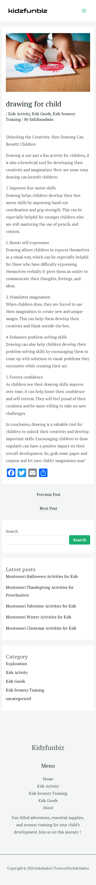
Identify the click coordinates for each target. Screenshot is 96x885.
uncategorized (18, 698)
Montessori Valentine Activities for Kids (41, 606)
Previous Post (49, 494)
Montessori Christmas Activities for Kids (41, 628)
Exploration (16, 663)
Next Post (48, 508)
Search (12, 531)
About (48, 807)
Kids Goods (41, 113)
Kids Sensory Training (25, 690)
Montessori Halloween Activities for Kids (42, 576)
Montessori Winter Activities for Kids (38, 617)
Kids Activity (19, 113)
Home (48, 778)
